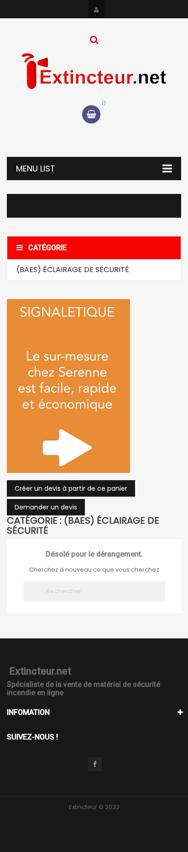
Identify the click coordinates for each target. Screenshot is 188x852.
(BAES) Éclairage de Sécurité (72, 269)
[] (161, 598)
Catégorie (47, 247)
